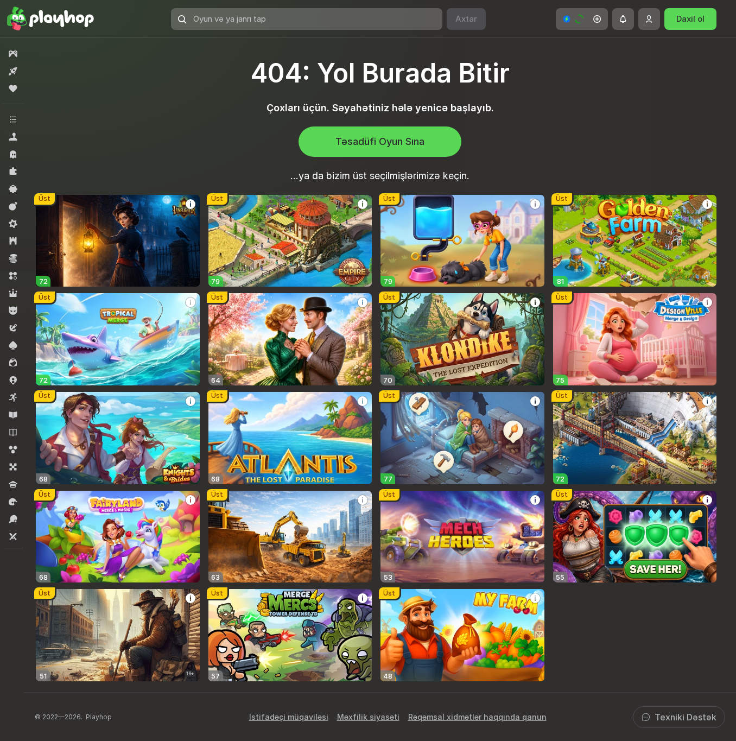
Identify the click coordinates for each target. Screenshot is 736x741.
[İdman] (13, 519)
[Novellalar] (13, 432)
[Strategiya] (13, 241)
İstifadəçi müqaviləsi (288, 716)
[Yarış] (13, 501)
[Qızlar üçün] (13, 362)
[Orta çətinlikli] (13, 223)
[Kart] (13, 345)
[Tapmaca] (13, 171)
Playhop (99, 717)
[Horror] (13, 154)
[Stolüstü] (13, 467)
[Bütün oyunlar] (13, 53)
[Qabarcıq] (13, 449)
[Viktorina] (13, 484)
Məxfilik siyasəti (368, 716)
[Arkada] (13, 397)
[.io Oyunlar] (13, 380)
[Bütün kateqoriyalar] (13, 119)
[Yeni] (13, 71)
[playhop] (50, 19)
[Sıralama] (13, 275)
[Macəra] (13, 328)
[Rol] (13, 293)
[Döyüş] (13, 206)
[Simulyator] (13, 136)
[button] (582, 19)
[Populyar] (13, 88)
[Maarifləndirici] (13, 414)
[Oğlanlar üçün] (13, 310)
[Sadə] (13, 189)
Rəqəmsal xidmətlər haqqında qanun (477, 716)
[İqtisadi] (13, 258)
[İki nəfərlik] (13, 536)
